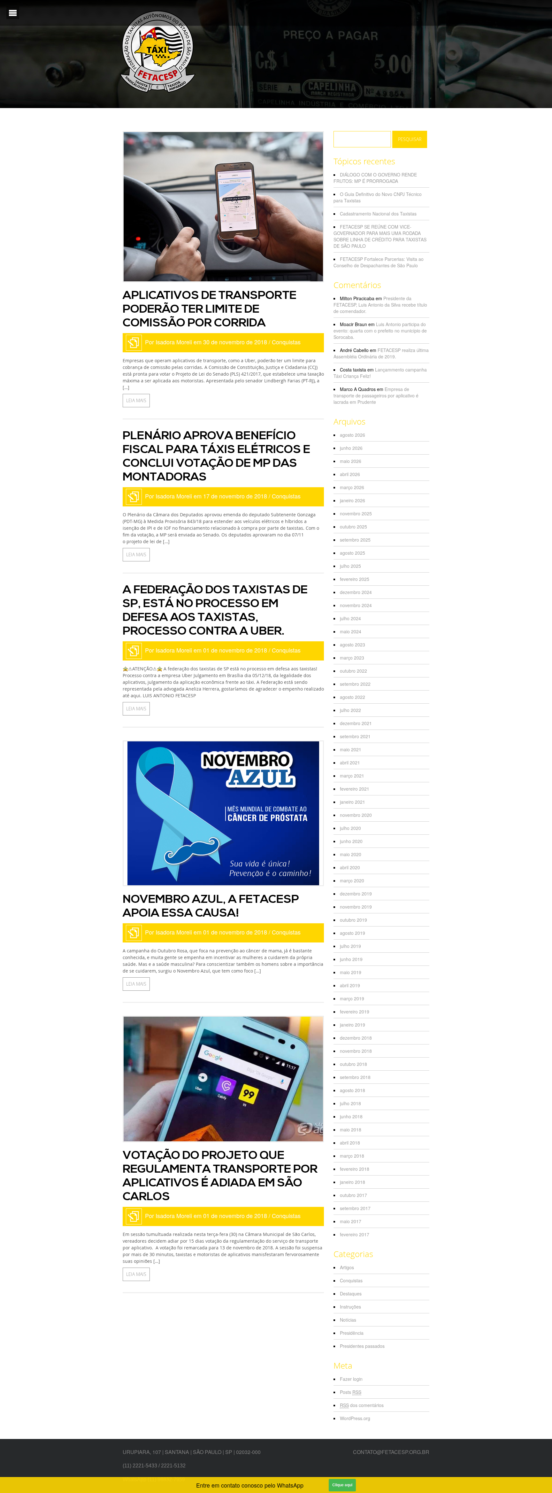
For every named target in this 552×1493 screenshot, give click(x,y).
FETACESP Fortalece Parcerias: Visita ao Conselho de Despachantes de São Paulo (379, 262)
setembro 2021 (355, 736)
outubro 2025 (353, 526)
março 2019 (352, 998)
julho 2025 (350, 566)
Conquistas (286, 342)
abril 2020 (350, 867)
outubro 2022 (353, 671)
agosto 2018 (352, 1090)
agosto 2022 (352, 697)
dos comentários (362, 1405)
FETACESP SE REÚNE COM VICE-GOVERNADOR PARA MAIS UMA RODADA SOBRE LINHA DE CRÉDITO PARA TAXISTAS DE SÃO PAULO (380, 236)
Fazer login (351, 1379)
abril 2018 (350, 1142)
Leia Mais (136, 400)
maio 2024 (350, 631)
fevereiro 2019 (354, 1011)
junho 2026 (351, 448)
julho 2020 (350, 828)
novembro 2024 (356, 605)
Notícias (348, 1320)
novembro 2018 (356, 1051)
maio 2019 (350, 972)
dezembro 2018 (356, 1038)
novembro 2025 (356, 513)
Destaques (351, 1293)
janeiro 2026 (352, 500)
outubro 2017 (353, 1195)
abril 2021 (350, 762)
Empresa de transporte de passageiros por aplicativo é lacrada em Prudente (376, 395)
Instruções (350, 1306)
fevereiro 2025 (354, 579)
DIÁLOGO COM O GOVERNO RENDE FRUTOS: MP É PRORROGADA (375, 177)
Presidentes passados (362, 1346)
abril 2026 (350, 474)
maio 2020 (350, 854)
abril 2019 (350, 985)
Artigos (347, 1267)
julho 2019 (350, 946)
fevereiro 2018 (354, 1169)
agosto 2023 (352, 644)
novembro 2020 (356, 815)
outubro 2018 (353, 1064)
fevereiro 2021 (354, 789)
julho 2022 (350, 710)
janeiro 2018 (352, 1182)
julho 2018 (350, 1103)
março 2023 (352, 657)
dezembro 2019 (356, 893)
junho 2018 (351, 1116)
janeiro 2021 (352, 802)
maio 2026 (350, 461)
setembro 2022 (355, 684)
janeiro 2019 (352, 1024)
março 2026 (352, 487)
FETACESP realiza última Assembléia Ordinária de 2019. (381, 353)
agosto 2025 (352, 553)
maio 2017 (350, 1221)
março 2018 (352, 1156)
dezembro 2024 (356, 592)
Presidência (352, 1333)
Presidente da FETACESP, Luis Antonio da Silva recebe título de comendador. (380, 304)
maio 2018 (350, 1129)
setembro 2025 (355, 539)
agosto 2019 (352, 933)
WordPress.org (355, 1418)
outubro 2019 (353, 920)
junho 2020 (351, 841)
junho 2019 (351, 959)
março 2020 (352, 880)
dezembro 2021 (356, 723)
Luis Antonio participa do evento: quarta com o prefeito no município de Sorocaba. (380, 330)
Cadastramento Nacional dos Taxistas (378, 213)
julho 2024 (350, 618)
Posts (350, 1392)
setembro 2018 (355, 1077)
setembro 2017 (355, 1208)
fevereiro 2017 (354, 1234)
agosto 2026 (352, 435)
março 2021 (352, 775)
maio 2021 (350, 749)
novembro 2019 (356, 906)
